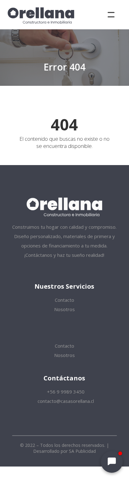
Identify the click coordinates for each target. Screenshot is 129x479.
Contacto (64, 300)
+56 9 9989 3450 (65, 392)
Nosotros (64, 309)
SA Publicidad (82, 451)
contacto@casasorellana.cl (65, 401)
